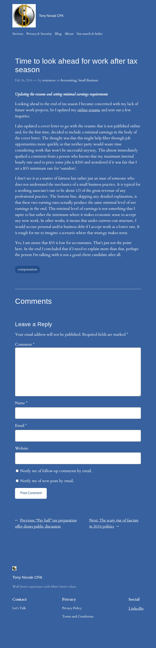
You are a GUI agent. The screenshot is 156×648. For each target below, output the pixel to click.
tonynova (48, 80)
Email (21, 425)
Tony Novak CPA (51, 15)
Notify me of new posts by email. (47, 481)
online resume (88, 110)
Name (21, 403)
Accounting (68, 80)
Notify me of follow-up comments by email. (56, 471)
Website (21, 448)
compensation (27, 269)
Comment (24, 344)
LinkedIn (136, 608)
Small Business (88, 80)
